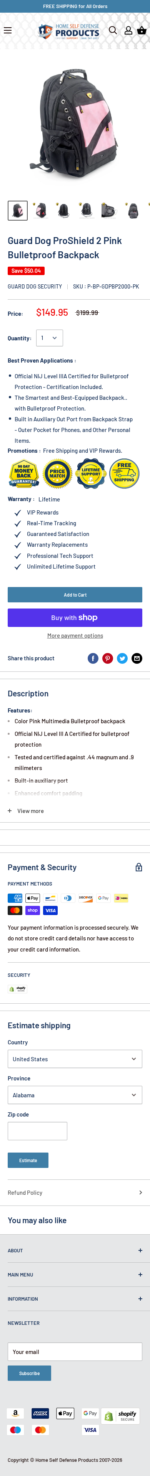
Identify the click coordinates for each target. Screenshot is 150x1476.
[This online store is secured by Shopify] (120, 1413)
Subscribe (29, 1373)
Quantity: (20, 338)
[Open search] (113, 30)
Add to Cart (75, 594)
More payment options (75, 635)
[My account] (128, 30)
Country (18, 1042)
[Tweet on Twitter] (122, 658)
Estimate (28, 1160)
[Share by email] (137, 658)
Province (19, 1078)
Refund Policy (25, 1192)
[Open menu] (8, 30)
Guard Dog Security (35, 286)
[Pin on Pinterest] (107, 658)
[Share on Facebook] (93, 658)
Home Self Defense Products (66, 1460)
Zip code (18, 1114)
